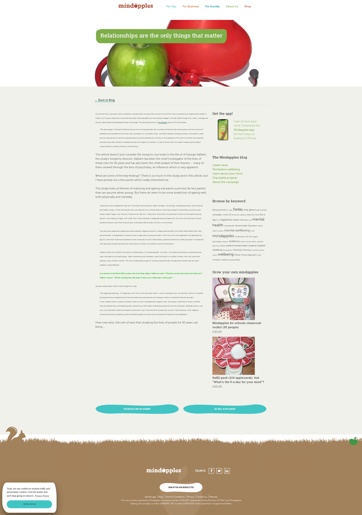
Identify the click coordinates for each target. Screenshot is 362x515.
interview (244, 220)
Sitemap (213, 497)
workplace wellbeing (220, 260)
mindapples (223, 235)
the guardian (227, 250)
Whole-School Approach (245, 255)
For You (171, 6)
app (258, 210)
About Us (232, 6)
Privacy (190, 497)
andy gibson (250, 209)
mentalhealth (229, 226)
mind (252, 231)
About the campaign (225, 182)
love (250, 220)
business (263, 210)
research (225, 242)
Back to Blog (105, 100)
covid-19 (227, 214)
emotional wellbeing (238, 215)
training (237, 249)
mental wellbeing (237, 230)
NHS (246, 236)
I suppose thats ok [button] (29, 504)
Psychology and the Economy (137, 409)
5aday (238, 209)
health (236, 219)
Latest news (220, 165)
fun (218, 220)
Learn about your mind (227, 173)
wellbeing (226, 254)
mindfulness (239, 236)
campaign (217, 214)
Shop (247, 6)
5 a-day (229, 210)
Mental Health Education (246, 225)
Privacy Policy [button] (42, 496)
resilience (234, 241)
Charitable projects (224, 177)
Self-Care (215, 246)
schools (260, 241)
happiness (226, 219)
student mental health (237, 245)
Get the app (150, 497)
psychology (216, 241)
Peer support (253, 237)
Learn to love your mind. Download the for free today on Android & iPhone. (247, 130)
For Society (212, 6)
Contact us (202, 497)
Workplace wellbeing (226, 169)
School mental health (248, 242)
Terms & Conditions (175, 497)
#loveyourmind (219, 210)
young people (234, 260)
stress (222, 246)
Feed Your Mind (253, 215)
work (259, 255)
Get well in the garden (225, 409)
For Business (191, 6)
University (246, 249)
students (252, 245)
